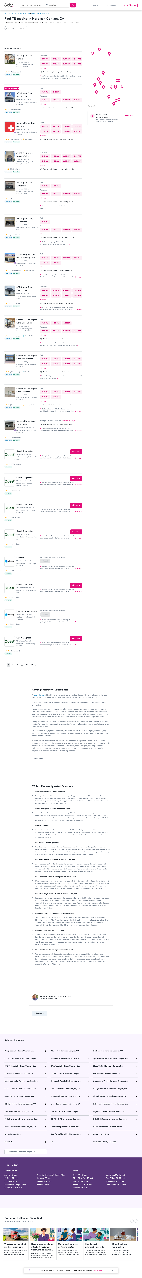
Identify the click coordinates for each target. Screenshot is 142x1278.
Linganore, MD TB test (115, 1175)
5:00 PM (66, 258)
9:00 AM (45, 64)
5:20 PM (56, 126)
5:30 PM (45, 263)
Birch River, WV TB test (83, 1178)
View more (43, 68)
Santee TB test (43, 1184)
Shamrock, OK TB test (82, 1184)
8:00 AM (45, 59)
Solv (5, 13)
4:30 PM (56, 186)
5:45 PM (56, 263)
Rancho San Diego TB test (15, 1184)
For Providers (111, 5)
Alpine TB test (10, 1175)
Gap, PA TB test (79, 1175)
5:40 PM (66, 126)
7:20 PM (77, 131)
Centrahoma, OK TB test (116, 1184)
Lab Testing (12, 13)
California (26, 13)
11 (32, 665)
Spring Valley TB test (13, 1188)
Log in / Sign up (130, 5)
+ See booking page (68, 421)
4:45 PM (56, 258)
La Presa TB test (11, 1181)
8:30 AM (66, 59)
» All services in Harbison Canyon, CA (21, 1152)
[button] (116, 101)
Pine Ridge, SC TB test (115, 1178)
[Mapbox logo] (92, 106)
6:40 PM (56, 131)
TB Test (19, 13)
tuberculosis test (40, 695)
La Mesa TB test (44, 1178)
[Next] (136, 1221)
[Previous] (132, 1221)
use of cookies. (98, 1270)
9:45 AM (77, 64)
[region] (114, 77)
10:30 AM (77, 161)
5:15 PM (77, 258)
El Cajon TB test (11, 1178)
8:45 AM (77, 59)
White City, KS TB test (115, 1181)
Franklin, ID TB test (81, 1188)
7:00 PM (66, 131)
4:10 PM (45, 92)
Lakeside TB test (44, 1181)
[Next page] (35, 665)
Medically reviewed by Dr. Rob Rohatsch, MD (55, 996)
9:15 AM (56, 64)
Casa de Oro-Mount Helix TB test (51, 1175)
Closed (45, 561)
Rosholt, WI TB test (81, 1181)
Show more (78, 277)
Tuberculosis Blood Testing (40, 13)
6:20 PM (45, 131)
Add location (128, 116)
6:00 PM (77, 126)
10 (27, 665)
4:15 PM (56, 92)
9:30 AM (66, 64)
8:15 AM (56, 59)
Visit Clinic (76, 452)
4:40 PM (45, 126)
